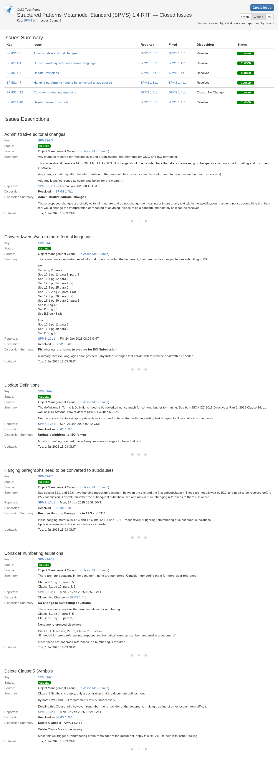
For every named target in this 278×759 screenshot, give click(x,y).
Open (245, 16)
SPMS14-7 (14, 82)
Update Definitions (46, 73)
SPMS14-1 (14, 63)
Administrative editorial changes (55, 53)
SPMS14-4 (14, 73)
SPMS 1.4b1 (177, 53)
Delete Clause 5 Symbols (51, 102)
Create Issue (262, 7)
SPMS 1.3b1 (149, 53)
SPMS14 (30, 20)
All (269, 16)
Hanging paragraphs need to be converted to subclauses (73, 82)
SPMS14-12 (15, 92)
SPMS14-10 (15, 102)
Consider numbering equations (55, 92)
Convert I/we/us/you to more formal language (65, 63)
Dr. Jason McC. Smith (93, 151)
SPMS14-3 (14, 53)
